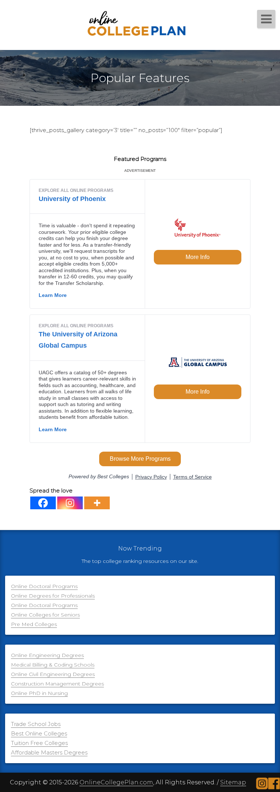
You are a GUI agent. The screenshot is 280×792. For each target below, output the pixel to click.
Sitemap (233, 782)
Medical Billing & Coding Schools (52, 664)
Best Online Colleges (39, 733)
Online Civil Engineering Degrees (53, 674)
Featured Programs (140, 158)
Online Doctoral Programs (44, 586)
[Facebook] (43, 503)
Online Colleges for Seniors (45, 614)
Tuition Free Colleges (39, 742)
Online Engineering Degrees (47, 655)
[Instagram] (70, 503)
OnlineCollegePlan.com (116, 782)
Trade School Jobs (36, 723)
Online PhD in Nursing (39, 693)
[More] (97, 503)
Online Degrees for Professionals (53, 595)
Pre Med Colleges (34, 624)
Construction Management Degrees (57, 683)
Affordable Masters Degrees (49, 752)
